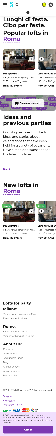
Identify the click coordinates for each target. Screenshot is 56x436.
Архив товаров (11, 371)
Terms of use (10, 353)
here (43, 417)
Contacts (8, 349)
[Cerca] (17, 4)
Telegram (8, 396)
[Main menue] (5, 5)
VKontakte (9, 400)
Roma (11, 38)
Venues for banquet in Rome (18, 336)
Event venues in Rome (15, 331)
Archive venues (11, 366)
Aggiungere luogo (13, 358)
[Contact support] (51, 5)
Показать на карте (30, 103)
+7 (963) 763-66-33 (13, 405)
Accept (28, 429)
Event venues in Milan (15, 318)
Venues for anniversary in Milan (20, 314)
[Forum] (44, 5)
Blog (5, 169)
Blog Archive (10, 375)
